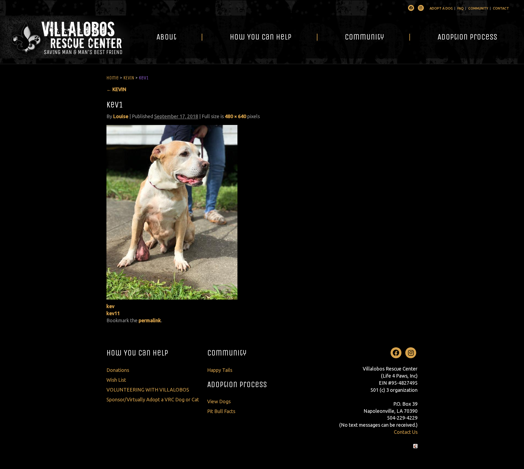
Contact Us (406, 432)
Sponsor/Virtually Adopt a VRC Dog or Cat (152, 399)
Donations (117, 370)
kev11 (113, 313)
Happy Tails (219, 370)
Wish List (116, 380)
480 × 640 (235, 116)
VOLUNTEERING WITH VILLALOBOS (147, 389)
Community (478, 8)
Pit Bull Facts (221, 411)
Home (112, 78)
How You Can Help (260, 37)
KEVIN (128, 78)
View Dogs (219, 401)
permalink (150, 320)
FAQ (460, 8)
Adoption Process (467, 37)
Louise (120, 116)
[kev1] (171, 211)
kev (110, 306)
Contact (501, 8)
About (166, 37)
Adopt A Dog (441, 8)
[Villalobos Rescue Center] (65, 37)
